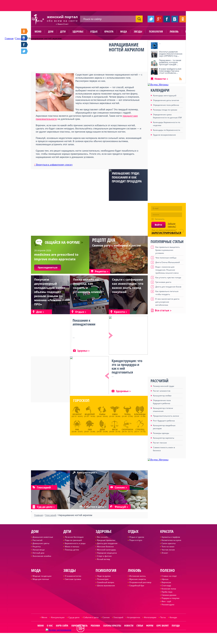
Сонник (106, 617)
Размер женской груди (163, 386)
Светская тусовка (73, 579)
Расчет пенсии (160, 442)
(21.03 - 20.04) (114, 415)
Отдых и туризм (136, 537)
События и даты (90, 617)
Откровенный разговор (140, 582)
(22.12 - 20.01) (77, 415)
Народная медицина (107, 553)
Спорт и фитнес (104, 556)
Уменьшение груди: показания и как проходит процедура (127, 177)
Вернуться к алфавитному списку (53, 164)
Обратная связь (79, 625)
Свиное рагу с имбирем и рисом (116, 245)
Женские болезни (105, 546)
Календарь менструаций (164, 95)
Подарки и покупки (170, 598)
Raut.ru (98, 634)
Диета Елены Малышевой (167, 262)
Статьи (139, 625)
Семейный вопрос (105, 582)
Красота (108, 31)
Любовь (174, 31)
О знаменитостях (73, 576)
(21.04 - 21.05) (127, 415)
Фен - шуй (166, 601)
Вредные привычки (106, 540)
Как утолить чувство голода (168, 277)
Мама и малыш (72, 546)
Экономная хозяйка (42, 556)
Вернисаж (166, 582)
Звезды (138, 31)
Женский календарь (106, 549)
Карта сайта (62, 625)
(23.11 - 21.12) (139, 430)
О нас (50, 625)
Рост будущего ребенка (164, 420)
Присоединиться (47, 267)
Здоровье (77, 31)
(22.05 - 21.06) (140, 415)
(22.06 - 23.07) (77, 430)
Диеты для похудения (107, 543)
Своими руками (169, 595)
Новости (160, 79)
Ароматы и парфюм (171, 537)
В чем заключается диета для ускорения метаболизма (167, 302)
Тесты (163, 617)
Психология (156, 31)
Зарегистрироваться (166, 233)
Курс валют (162, 625)
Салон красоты (169, 543)
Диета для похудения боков (168, 286)
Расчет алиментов (161, 390)
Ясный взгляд (103, 559)
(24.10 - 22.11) (127, 430)
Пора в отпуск (135, 540)
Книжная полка (169, 588)
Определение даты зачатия (166, 100)
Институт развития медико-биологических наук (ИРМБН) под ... (170, 53)
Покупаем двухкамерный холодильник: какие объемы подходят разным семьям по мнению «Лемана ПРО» (49, 292)
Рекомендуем (168, 604)
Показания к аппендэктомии (84, 322)
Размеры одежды (161, 433)
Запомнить (159, 219)
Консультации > (87, 472)
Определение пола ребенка (166, 105)
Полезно (190, 31)
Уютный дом (38, 553)
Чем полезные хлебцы (165, 257)
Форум (149, 625)
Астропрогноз (133, 617)
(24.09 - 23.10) (114, 430)
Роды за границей (73, 540)
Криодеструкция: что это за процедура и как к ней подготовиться (127, 366)
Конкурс (173, 617)
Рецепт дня (103, 240)
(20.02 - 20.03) (102, 415)
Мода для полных (41, 579)
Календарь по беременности (166, 130)
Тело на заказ (168, 546)
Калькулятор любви (162, 395)
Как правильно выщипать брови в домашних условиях (167, 250)
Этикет (165, 553)
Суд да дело (73, 617)
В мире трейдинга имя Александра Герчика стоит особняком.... (170, 70)
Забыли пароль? (172, 225)
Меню (38, 31)
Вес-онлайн (102, 537)
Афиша (165, 579)
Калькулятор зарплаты (163, 438)
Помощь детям (72, 549)
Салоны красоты (112, 625)
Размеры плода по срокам (165, 109)
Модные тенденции (42, 576)
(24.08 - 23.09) (102, 430)
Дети (63, 31)
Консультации (57, 617)
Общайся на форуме (62, 242)
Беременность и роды (75, 543)
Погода (176, 625)
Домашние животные (43, 537)
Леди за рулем (104, 576)
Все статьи (162, 310)
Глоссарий (118, 617)
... (159, 43)
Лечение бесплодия (74, 537)
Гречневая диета (163, 282)
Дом (50, 31)
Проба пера (167, 592)
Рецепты (37, 546)
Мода (123, 31)
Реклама (95, 625)
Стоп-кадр (166, 585)
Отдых (94, 31)
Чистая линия (168, 549)
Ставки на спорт (169, 576)
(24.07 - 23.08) (89, 430)
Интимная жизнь (137, 576)
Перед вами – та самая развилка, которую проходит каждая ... (170, 62)
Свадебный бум (136, 585)
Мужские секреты (137, 579)
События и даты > (95, 506)
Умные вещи (39, 549)
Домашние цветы (41, 543)
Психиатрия (102, 579)
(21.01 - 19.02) (89, 415)
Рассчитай (37, 540)
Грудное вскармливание (164, 134)
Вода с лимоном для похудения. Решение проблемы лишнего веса (167, 270)
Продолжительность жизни (166, 416)
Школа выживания (106, 585)
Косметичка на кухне (171, 540)
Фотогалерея (150, 617)
